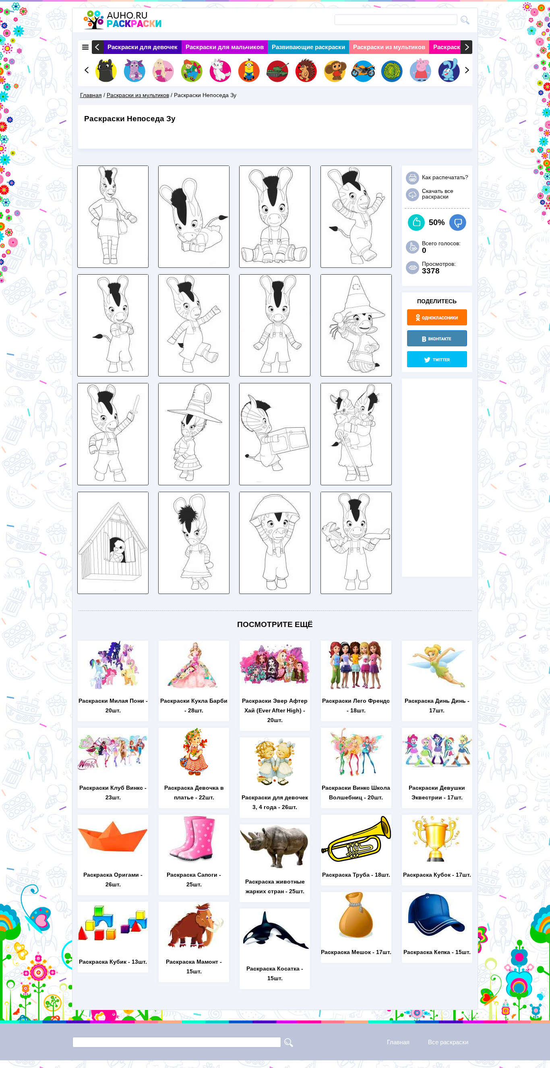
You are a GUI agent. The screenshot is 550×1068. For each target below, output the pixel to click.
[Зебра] (275, 371)
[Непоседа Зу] (113, 371)
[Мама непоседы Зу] (113, 262)
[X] (437, 359)
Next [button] (466, 47)
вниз (457, 222)
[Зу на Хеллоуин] (356, 371)
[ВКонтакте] (437, 338)
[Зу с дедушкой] (356, 479)
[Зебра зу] (275, 262)
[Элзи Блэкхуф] (194, 479)
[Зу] (194, 371)
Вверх (416, 222)
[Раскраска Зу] (356, 262)
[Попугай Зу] (113, 588)
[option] (142, 47)
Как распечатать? (445, 177)
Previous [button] (97, 47)
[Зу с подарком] (275, 479)
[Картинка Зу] (356, 588)
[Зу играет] (113, 479)
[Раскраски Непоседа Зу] (275, 588)
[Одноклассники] (437, 317)
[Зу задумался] (194, 262)
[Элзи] (194, 588)
